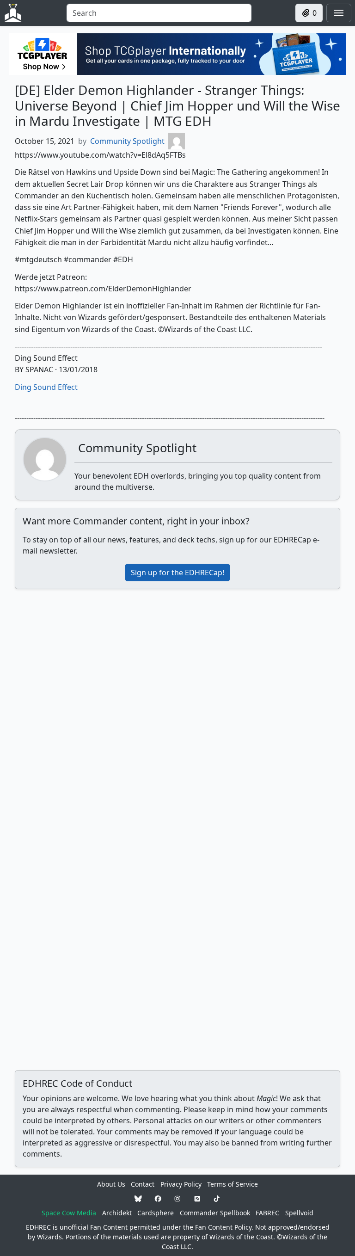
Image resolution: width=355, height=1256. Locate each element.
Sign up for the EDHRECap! (177, 572)
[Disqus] (177, 712)
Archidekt (117, 1212)
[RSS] (197, 1198)
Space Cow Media (69, 1212)
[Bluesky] (138, 1198)
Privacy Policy (181, 1184)
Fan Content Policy (223, 1227)
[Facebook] (158, 1198)
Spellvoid (299, 1212)
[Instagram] (177, 1198)
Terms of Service (232, 1184)
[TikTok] (217, 1198)
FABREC (267, 1212)
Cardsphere (155, 1212)
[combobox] (159, 13)
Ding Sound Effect (46, 387)
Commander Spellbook (215, 1212)
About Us (111, 1184)
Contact (142, 1184)
